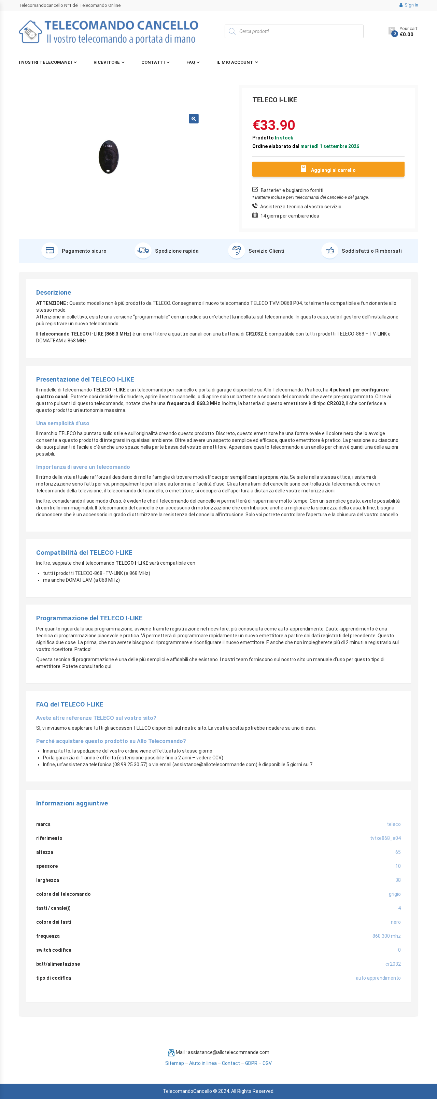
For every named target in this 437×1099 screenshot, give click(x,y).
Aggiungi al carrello (333, 170)
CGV (267, 1063)
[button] (194, 118)
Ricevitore (107, 62)
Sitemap (174, 1063)
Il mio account (234, 62)
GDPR (251, 1063)
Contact (231, 1063)
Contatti (153, 62)
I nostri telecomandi (45, 62)
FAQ (190, 62)
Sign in (411, 5)
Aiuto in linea (203, 1063)
